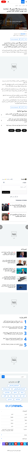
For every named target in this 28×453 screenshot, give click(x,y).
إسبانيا (22, 392)
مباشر (3, 1)
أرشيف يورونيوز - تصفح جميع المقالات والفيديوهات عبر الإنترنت (7, 430)
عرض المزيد (24, 439)
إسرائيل (15, 392)
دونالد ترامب (7, 392)
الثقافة (12, 423)
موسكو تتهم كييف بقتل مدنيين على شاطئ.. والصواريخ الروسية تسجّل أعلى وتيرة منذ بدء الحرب (17, 120)
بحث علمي (10, 399)
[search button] (3, 376)
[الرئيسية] (26, 5)
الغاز (24, 130)
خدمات (25, 435)
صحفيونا (25, 429)
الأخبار (23, 5)
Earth (12, 417)
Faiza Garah (23, 34)
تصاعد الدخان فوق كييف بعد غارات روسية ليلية (16, 125)
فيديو (26, 426)
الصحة (12, 420)
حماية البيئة (18, 399)
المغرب (4, 396)
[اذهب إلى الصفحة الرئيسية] (23, 1)
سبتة (17, 396)
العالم (20, 5)
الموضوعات (25, 411)
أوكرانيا (16, 5)
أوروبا (26, 414)
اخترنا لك (24, 249)
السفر (26, 423)
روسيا (18, 130)
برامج (12, 426)
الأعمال (25, 417)
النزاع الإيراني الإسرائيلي (14, 385)
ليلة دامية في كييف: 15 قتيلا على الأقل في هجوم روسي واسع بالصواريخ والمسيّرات (16, 114)
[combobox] (14, 376)
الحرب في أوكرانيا (6, 389)
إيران (24, 396)
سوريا (11, 396)
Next (26, 420)
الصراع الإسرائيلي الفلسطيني (19, 389)
